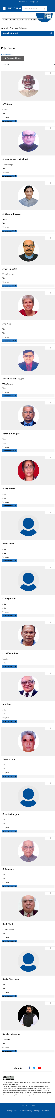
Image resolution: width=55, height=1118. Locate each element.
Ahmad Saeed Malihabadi (15, 159)
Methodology (8, 54)
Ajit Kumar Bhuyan (11, 214)
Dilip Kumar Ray (10, 653)
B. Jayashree (8, 489)
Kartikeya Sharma (11, 1034)
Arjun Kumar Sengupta (13, 379)
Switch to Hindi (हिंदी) (28, 2)
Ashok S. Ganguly (11, 434)
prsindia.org (27, 1110)
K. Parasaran (8, 869)
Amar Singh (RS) (10, 269)
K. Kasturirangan (10, 814)
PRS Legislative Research (11, 1082)
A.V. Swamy (8, 104)
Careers (32, 1106)
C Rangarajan (9, 599)
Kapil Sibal (7, 924)
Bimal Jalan (8, 544)
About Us (23, 1106)
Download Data (13, 58)
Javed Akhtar (9, 759)
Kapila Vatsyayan (10, 979)
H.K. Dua (6, 704)
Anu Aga (6, 324)
